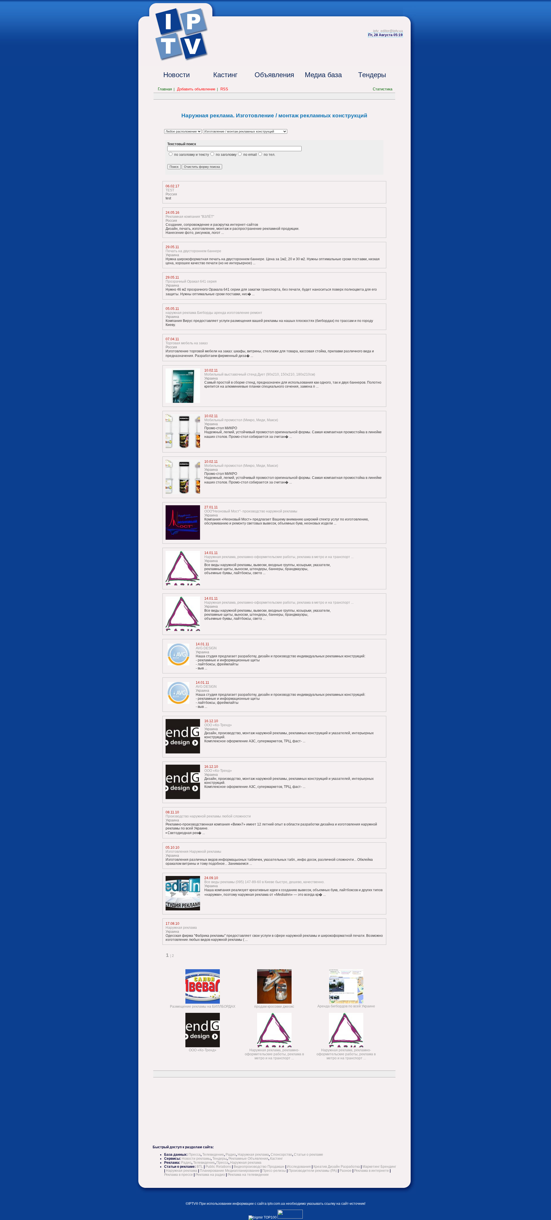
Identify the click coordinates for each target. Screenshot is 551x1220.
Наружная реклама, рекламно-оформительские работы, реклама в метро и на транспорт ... (274, 1054)
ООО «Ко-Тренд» (202, 1050)
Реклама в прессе (178, 1175)
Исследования (299, 1167)
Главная (165, 89)
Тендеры (372, 75)
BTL (200, 1167)
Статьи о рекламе (308, 1155)
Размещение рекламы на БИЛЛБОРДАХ (202, 1007)
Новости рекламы (196, 1159)
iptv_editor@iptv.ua (388, 31)
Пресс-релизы (274, 1171)
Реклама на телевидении (248, 1175)
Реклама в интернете (371, 1171)
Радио (231, 1155)
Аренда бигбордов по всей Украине (346, 1006)
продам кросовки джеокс (274, 1007)
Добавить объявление (196, 89)
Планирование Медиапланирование (230, 1171)
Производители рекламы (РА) (312, 1171)
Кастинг (225, 75)
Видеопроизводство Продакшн (259, 1167)
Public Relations (218, 1167)
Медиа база (323, 75)
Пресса (195, 1155)
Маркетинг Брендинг (379, 1167)
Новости (176, 75)
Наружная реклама (253, 1155)
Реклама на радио (210, 1175)
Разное (345, 1171)
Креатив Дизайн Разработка (336, 1167)
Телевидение (213, 1155)
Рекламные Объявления (248, 1159)
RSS (224, 89)
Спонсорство (281, 1155)
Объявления (274, 75)
